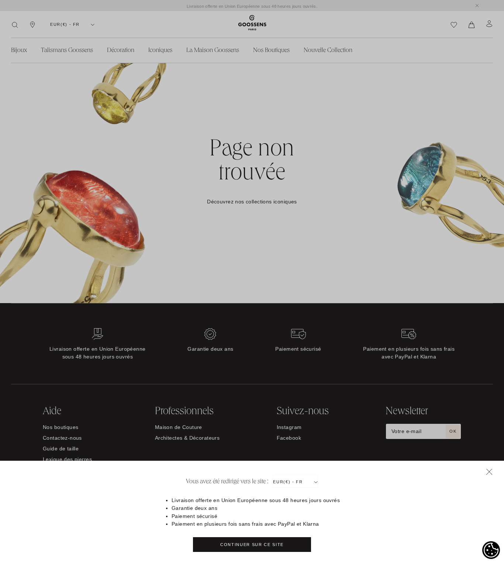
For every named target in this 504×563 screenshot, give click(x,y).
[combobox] (295, 481)
